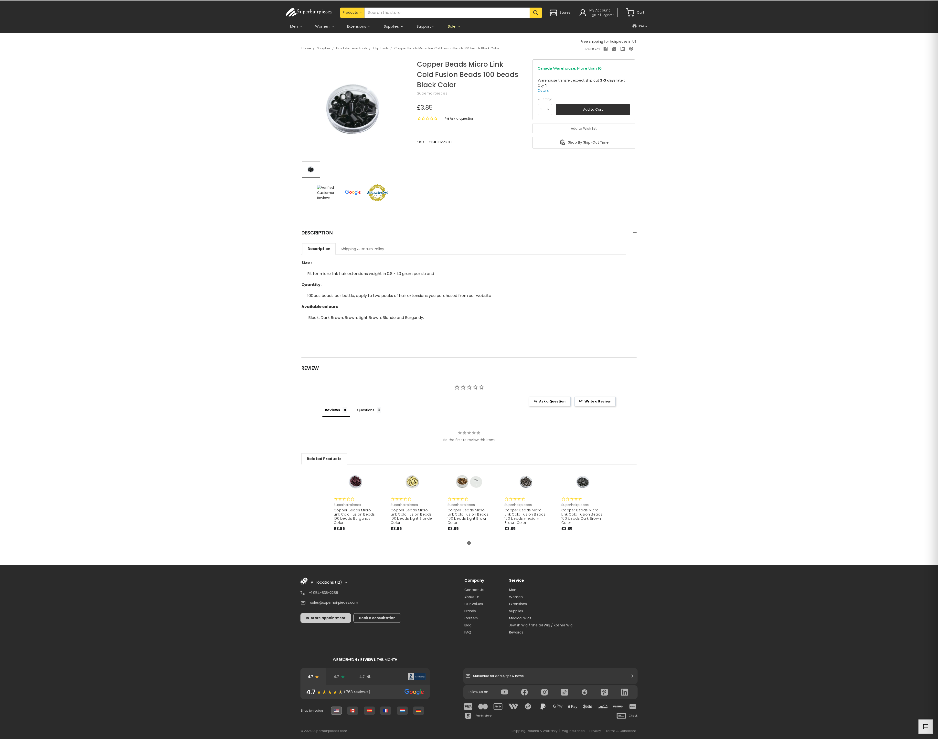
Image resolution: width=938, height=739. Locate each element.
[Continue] (632, 676)
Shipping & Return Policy (362, 248)
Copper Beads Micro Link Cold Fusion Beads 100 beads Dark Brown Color (582, 516)
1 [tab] (469, 543)
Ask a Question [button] (552, 401)
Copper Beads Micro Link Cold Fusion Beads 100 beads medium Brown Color (525, 516)
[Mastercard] (483, 706)
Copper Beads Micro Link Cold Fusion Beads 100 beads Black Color (446, 48)
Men (512, 589)
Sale (452, 26)
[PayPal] (543, 706)
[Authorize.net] (391, 676)
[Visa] (468, 706)
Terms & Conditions (621, 730)
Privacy (595, 730)
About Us (472, 596)
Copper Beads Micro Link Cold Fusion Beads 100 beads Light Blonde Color (411, 516)
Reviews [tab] (332, 410)
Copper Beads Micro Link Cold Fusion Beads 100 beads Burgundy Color (354, 516)
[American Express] (498, 706)
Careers (471, 618)
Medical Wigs (520, 618)
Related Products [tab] (324, 458)
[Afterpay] (528, 706)
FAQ (467, 632)
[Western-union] (513, 706)
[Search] (536, 13)
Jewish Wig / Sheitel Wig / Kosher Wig (541, 625)
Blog (467, 625)
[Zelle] (588, 706)
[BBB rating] (417, 676)
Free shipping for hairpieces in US (609, 41)
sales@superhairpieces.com (334, 602)
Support (423, 26)
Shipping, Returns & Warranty (534, 730)
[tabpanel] (355, 505)
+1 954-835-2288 (323, 592)
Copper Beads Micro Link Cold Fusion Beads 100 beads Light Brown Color (468, 516)
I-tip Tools (381, 48)
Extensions (518, 604)
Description (319, 248)
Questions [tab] (365, 410)
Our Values (473, 604)
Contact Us (474, 589)
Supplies (323, 48)
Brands (470, 611)
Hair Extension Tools (351, 48)
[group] (365, 692)
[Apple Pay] (573, 706)
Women (516, 596)
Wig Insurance (573, 730)
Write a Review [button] (597, 401)
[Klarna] (633, 706)
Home (306, 48)
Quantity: (545, 99)
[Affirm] (603, 706)
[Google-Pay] (558, 706)
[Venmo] (618, 706)
